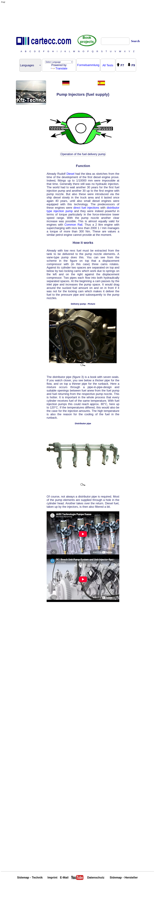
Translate (61, 68)
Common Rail (73, 224)
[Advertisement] (77, 18)
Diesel (70, 173)
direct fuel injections (86, 207)
